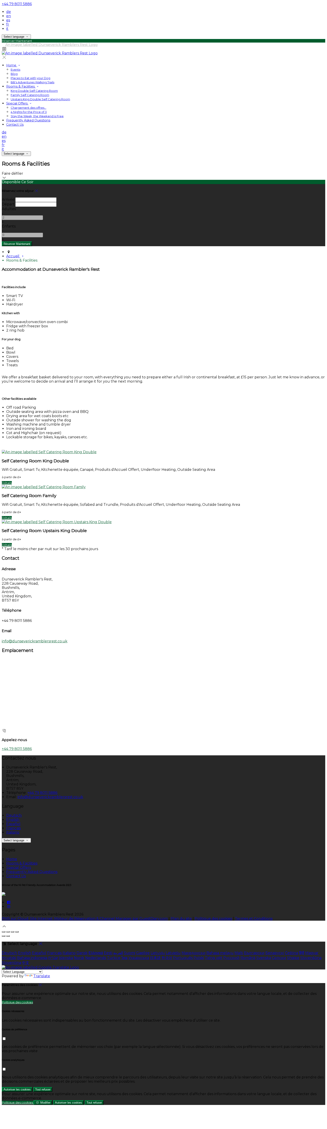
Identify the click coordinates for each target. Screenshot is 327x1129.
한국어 (166, 958)
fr (7, 24)
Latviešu (173, 953)
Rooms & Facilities (21, 86)
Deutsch (14, 815)
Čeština (291, 953)
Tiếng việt (213, 958)
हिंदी (301, 953)
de (8, 12)
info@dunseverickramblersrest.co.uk (34, 641)
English (12, 820)
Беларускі (274, 953)
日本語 (155, 958)
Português (183, 958)
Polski (199, 958)
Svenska (263, 958)
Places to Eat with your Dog (30, 78)
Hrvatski (9, 958)
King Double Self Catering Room (34, 90)
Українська (138, 958)
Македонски (194, 953)
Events (15, 69)
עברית (53, 958)
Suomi (129, 953)
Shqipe (293, 958)
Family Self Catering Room (30, 95)
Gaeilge (143, 953)
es (8, 20)
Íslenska (66, 958)
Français (13, 828)
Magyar (312, 953)
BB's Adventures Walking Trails (32, 82)
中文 (25, 963)
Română (247, 958)
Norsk (79, 958)
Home (11, 65)
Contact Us (15, 125)
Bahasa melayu (220, 953)
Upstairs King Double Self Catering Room (40, 99)
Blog (14, 74)
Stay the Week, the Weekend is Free (37, 116)
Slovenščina (310, 958)
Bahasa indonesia (32, 958)
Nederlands (95, 958)
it (7, 29)
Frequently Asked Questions (28, 120)
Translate (41, 976)
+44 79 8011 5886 (17, 4)
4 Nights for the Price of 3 (29, 112)
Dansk (82, 953)
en (8, 16)
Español (13, 824)
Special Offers (17, 103)
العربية (118, 953)
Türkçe (113, 958)
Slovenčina (11, 963)
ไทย (124, 958)
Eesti (108, 953)
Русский (231, 958)
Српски (279, 958)
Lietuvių (158, 953)
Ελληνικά (96, 953)
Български (254, 953)
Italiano (12, 832)
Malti (238, 953)
